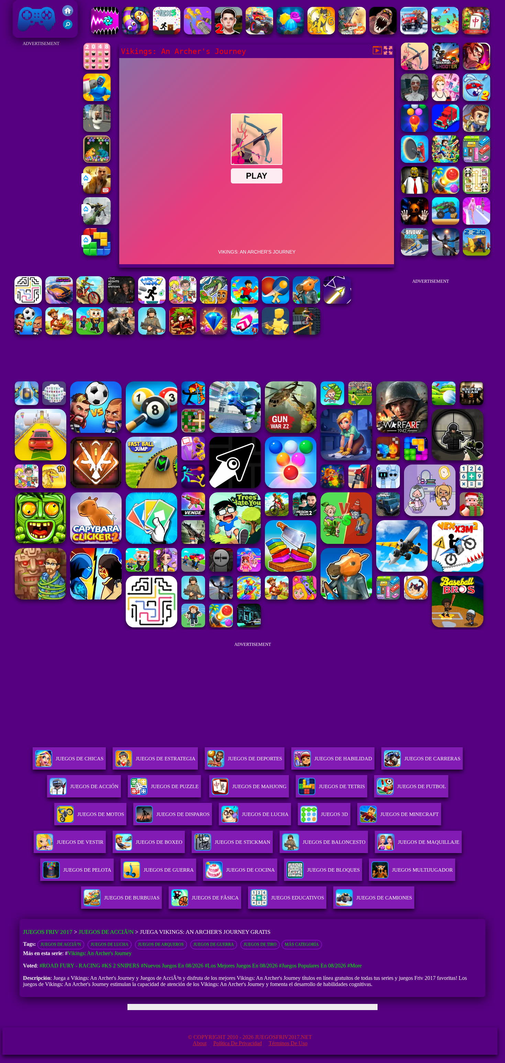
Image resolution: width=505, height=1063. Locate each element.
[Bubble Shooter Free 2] (414, 130)
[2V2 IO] (476, 254)
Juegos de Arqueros (161, 944)
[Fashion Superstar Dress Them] (445, 99)
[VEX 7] (152, 302)
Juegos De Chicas (79, 758)
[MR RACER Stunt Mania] (59, 302)
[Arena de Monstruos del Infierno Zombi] (383, 32)
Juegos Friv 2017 (47, 932)
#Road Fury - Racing (70, 966)
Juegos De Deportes (255, 758)
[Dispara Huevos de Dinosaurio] (97, 161)
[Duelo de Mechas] (97, 99)
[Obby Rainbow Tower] (244, 302)
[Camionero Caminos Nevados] (414, 32)
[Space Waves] (337, 302)
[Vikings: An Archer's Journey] (414, 68)
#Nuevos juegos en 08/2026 (172, 966)
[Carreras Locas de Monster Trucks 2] (259, 32)
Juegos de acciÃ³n (61, 944)
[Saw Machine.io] (414, 161)
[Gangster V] (97, 192)
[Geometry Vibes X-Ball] (105, 32)
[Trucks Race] (445, 130)
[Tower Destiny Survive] (28, 302)
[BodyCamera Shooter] (152, 333)
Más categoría (302, 944)
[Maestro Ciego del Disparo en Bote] (445, 32)
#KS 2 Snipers (120, 966)
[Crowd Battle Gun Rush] (197, 32)
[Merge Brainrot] (213, 302)
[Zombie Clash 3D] (352, 32)
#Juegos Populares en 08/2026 (312, 966)
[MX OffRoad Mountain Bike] (90, 302)
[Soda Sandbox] (445, 254)
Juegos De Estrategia (165, 758)
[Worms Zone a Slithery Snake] (135, 32)
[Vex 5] (166, 32)
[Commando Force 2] (121, 333)
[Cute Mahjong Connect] (476, 192)
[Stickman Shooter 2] (445, 68)
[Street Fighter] (476, 68)
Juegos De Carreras (432, 758)
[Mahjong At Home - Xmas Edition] (476, 32)
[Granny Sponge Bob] (414, 192)
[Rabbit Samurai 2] (476, 99)
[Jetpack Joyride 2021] (476, 130)
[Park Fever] (476, 161)
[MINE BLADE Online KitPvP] (445, 161)
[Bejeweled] (213, 333)
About (199, 1043)
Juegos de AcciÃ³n (106, 932)
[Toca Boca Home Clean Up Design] (183, 302)
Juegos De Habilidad (343, 758)
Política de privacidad (237, 1043)
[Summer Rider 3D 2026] (244, 333)
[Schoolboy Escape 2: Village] (228, 32)
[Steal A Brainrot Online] (90, 333)
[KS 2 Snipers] (97, 223)
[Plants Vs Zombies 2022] (183, 333)
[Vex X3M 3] (59, 333)
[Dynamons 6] (321, 32)
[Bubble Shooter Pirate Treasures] (445, 192)
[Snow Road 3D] (414, 254)
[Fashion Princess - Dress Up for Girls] (476, 223)
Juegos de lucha (109, 944)
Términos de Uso (288, 1043)
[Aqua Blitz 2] (290, 32)
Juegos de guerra (213, 944)
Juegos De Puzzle (175, 786)
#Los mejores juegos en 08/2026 (241, 966)
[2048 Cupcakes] (97, 68)
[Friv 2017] (67, 14)
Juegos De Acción (94, 786)
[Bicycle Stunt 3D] (306, 333)
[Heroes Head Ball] (28, 333)
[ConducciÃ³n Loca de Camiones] (445, 223)
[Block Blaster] (97, 254)
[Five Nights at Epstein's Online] (121, 302)
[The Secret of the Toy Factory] (414, 223)
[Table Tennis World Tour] (275, 302)
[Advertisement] (41, 151)
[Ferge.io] (275, 333)
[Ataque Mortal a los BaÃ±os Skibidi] (97, 130)
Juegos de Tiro (260, 944)
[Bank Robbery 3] (306, 302)
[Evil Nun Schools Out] (414, 99)
